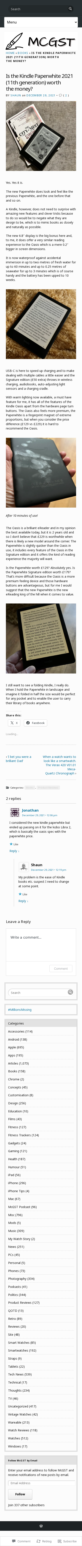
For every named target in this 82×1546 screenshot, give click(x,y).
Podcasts (14, 1287)
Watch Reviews (18, 1430)
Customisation (18, 1095)
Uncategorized (18, 1406)
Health (12, 1159)
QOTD (12, 1311)
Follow (20, 1494)
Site (10, 1334)
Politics (13, 1295)
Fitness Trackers (19, 1135)
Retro (12, 1319)
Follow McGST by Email (22, 1460)
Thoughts (15, 1390)
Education (15, 1111)
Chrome (13, 1079)
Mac (11, 1199)
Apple (12, 1047)
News (12, 1247)
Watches (14, 1438)
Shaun (15, 95)
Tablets (13, 1366)
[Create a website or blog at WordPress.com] (41, 1526)
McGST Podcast (19, 1207)
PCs (11, 1255)
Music (12, 1231)
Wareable (14, 1422)
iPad (11, 1175)
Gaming (13, 1151)
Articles (13, 1063)
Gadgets (14, 1143)
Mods (12, 1223)
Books (23, 53)
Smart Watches (19, 1342)
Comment (61, 968)
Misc (11, 1215)
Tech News (16, 1374)
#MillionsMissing (19, 1010)
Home (10, 53)
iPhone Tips (16, 1191)
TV (10, 1398)
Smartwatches (18, 1350)
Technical (14, 1382)
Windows (14, 1446)
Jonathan (30, 810)
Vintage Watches (19, 1414)
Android (13, 1039)
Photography (17, 1279)
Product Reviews (48, 787)
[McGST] (41, 41)
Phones (13, 1271)
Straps (12, 1358)
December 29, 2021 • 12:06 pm (39, 815)
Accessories (16, 1031)
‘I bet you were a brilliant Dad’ (18, 759)
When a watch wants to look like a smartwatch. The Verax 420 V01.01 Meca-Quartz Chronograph (59, 765)
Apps (11, 1055)
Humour (14, 1167)
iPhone (13, 1183)
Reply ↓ (14, 851)
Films (12, 1119)
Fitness (13, 1127)
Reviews (14, 1326)
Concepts (14, 1087)
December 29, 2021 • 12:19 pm (48, 869)
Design (13, 1103)
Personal (14, 1263)
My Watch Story (19, 1239)
